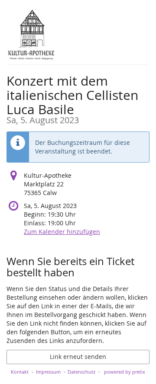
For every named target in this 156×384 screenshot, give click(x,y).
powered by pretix (124, 371)
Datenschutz (81, 371)
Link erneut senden (78, 356)
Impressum (48, 371)
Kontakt (20, 371)
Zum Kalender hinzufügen (62, 231)
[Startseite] (31, 35)
